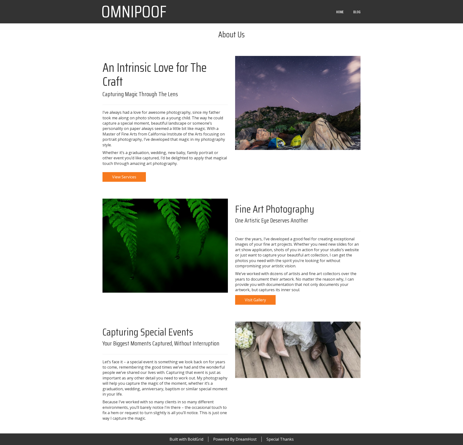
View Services (124, 177)
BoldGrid (195, 439)
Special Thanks (280, 439)
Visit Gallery (255, 300)
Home (340, 11)
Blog (357, 11)
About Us (231, 34)
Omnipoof (133, 11)
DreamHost (246, 439)
